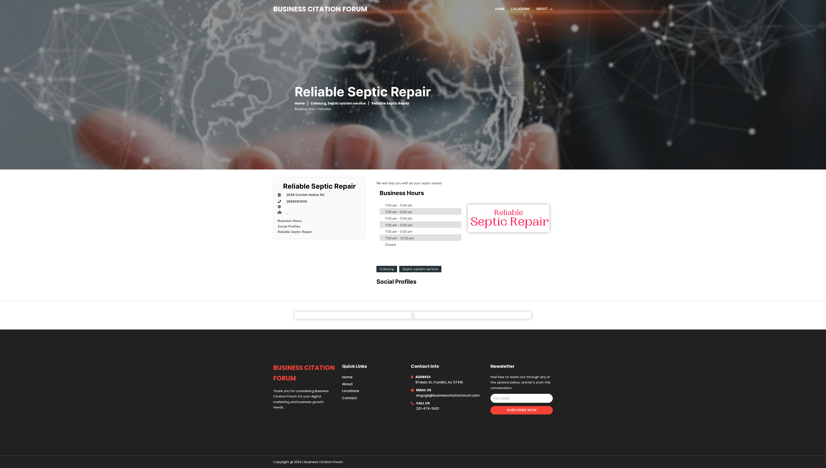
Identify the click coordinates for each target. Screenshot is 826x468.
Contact (349, 398)
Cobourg (318, 103)
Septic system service (347, 103)
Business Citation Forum (320, 9)
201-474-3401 (427, 408)
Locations (520, 9)
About (347, 384)
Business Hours (290, 221)
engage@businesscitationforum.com (448, 395)
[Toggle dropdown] (551, 9)
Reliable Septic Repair (295, 232)
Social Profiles (289, 226)
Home (500, 9)
